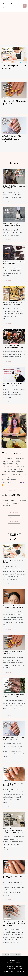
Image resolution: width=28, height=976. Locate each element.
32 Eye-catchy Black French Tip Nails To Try (13, 784)
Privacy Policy (9, 971)
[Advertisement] (14, 26)
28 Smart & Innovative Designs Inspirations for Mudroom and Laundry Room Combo (14, 830)
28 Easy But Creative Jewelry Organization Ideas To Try (13, 303)
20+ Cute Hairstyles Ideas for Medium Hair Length (13, 695)
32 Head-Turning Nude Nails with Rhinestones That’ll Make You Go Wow (14, 923)
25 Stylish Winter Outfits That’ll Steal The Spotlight (14, 262)
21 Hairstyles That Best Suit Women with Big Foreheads (13, 606)
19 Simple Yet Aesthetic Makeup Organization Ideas (13, 346)
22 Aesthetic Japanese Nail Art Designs (13, 561)
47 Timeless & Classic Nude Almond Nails (12, 877)
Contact (19, 966)
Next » (18, 954)
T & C (20, 969)
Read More (8, 201)
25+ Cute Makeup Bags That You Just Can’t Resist (13, 384)
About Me (10, 966)
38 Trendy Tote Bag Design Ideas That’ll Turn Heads (12, 224)
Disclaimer (20, 971)
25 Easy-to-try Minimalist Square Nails (12, 652)
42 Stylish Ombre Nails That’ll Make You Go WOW (12, 139)
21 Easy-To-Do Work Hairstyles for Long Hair (14, 187)
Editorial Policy (11, 969)
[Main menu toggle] (25, 6)
